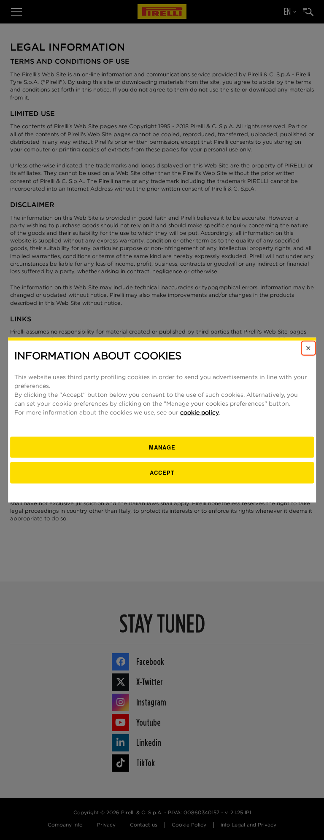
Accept (162, 472)
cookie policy (199, 412)
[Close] (308, 348)
